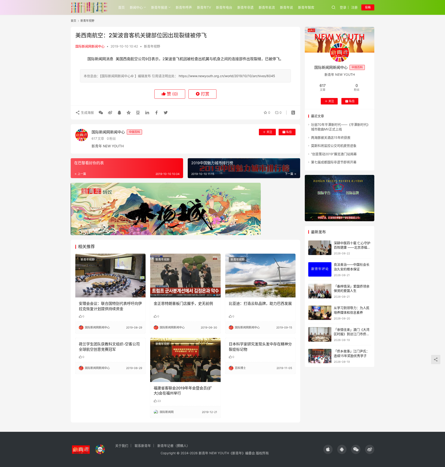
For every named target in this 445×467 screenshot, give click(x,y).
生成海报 (87, 112)
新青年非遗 (245, 7)
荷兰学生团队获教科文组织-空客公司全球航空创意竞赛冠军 (109, 346)
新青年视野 (152, 46)
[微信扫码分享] (101, 112)
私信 (289, 132)
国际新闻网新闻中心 (90, 46)
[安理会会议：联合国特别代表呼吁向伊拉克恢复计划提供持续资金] (110, 276)
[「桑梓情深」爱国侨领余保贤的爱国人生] (319, 291)
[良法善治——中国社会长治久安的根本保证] (319, 269)
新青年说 (286, 7)
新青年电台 (224, 7)
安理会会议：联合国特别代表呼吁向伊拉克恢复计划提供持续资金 (110, 306)
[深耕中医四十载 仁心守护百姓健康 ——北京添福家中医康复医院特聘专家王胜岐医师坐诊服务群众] (319, 247)
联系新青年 (143, 446)
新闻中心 (136, 7)
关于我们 (121, 446)
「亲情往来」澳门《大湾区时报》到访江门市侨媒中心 (351, 333)
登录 (343, 7)
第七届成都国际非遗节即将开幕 (333, 162)
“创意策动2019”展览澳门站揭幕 (334, 154)
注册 (354, 7)
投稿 (368, 7)
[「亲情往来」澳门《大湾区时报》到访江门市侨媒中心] (319, 334)
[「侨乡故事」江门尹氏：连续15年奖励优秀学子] (319, 356)
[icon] (328, 449)
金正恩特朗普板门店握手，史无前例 (183, 303)
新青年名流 (267, 7)
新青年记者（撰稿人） (173, 446)
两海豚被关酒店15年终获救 (330, 137)
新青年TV (204, 7)
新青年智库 (306, 7)
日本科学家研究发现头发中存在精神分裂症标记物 (260, 346)
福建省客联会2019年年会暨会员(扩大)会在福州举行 (183, 390)
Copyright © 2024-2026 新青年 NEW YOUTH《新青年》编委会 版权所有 (215, 453)
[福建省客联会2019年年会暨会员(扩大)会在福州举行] (185, 360)
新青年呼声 (184, 7)
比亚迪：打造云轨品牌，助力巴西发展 (260, 303)
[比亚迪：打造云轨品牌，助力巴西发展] (260, 276)
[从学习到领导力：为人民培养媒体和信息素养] (319, 313)
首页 (121, 7)
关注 (269, 132)
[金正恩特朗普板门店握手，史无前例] (185, 276)
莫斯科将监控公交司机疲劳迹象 (333, 146)
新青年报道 (159, 7)
